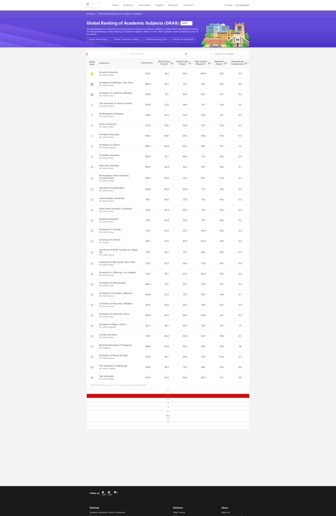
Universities (144, 5)
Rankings (128, 5)
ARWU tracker (179, 513)
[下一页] (168, 423)
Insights (159, 5)
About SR (226, 513)
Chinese (228, 5)
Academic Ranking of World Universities (107, 513)
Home (115, 5)
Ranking (91, 14)
